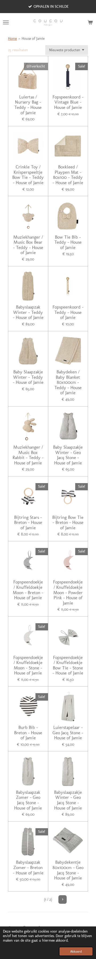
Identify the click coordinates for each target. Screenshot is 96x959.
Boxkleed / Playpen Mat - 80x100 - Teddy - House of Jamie (68, 174)
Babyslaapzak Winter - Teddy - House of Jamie (28, 312)
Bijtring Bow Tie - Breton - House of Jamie (67, 522)
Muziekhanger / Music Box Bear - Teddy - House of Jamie (28, 245)
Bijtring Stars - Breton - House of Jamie (28, 522)
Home (12, 38)
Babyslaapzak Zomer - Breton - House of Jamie (28, 867)
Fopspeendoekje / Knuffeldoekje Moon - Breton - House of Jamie (28, 589)
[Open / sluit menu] (6, 22)
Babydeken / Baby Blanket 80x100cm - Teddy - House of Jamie (68, 382)
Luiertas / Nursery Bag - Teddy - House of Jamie (28, 104)
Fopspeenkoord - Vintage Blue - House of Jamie (68, 102)
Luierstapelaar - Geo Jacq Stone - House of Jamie (68, 732)
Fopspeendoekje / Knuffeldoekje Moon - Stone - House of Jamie (28, 665)
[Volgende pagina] (62, 899)
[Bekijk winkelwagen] (90, 22)
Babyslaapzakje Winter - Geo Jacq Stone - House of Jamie (68, 800)
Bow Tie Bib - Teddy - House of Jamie (68, 242)
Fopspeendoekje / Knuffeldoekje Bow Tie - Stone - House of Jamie (68, 665)
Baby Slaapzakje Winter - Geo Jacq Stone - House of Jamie (68, 455)
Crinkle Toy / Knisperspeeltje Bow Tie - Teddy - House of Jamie (28, 174)
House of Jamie (33, 38)
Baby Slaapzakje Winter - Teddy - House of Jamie (28, 377)
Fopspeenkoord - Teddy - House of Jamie (68, 312)
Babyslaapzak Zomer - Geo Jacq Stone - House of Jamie (28, 800)
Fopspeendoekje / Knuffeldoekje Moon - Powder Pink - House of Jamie (68, 592)
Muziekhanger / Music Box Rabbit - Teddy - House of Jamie (28, 455)
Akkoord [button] (76, 951)
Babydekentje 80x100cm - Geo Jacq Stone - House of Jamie (68, 870)
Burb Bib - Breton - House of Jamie (28, 732)
